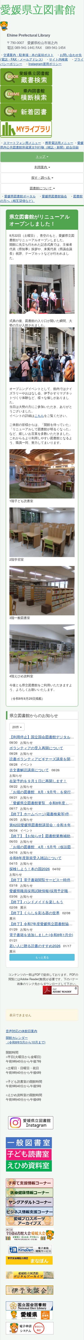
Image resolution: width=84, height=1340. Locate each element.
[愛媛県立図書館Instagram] (31, 1122)
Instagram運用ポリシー (45, 63)
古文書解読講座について (29, 769)
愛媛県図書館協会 (54, 196)
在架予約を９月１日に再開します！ (38, 780)
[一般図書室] (29, 1142)
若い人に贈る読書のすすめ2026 (34, 945)
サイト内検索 (58, 59)
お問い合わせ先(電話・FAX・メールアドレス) (41, 56)
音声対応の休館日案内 (21, 1031)
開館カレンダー (17, 1037)
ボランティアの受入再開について (36, 747)
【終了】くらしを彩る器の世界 (34, 912)
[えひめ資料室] (29, 1165)
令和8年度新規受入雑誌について (35, 857)
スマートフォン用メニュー (22, 142)
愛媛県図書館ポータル (20, 196)
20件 (16, 727)
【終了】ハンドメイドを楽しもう (36, 901)
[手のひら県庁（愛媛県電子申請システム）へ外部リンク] (30, 1327)
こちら (39, 415)
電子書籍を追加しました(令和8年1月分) (41, 934)
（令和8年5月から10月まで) (25, 1042)
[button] (42, 156)
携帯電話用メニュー (59, 142)
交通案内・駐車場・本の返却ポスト (28, 54)
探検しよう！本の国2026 (29, 868)
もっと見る (42, 957)
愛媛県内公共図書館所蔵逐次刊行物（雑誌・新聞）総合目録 (42, 144)
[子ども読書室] (29, 1154)
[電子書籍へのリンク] (30, 1248)
